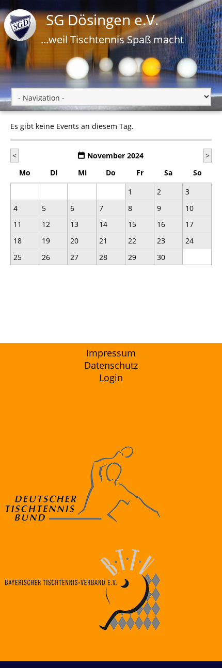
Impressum (111, 353)
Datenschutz (111, 365)
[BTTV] (111, 589)
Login (111, 377)
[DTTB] (111, 484)
